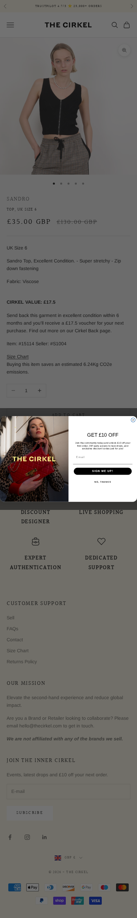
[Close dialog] (133, 420)
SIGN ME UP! (102, 471)
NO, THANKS (102, 482)
